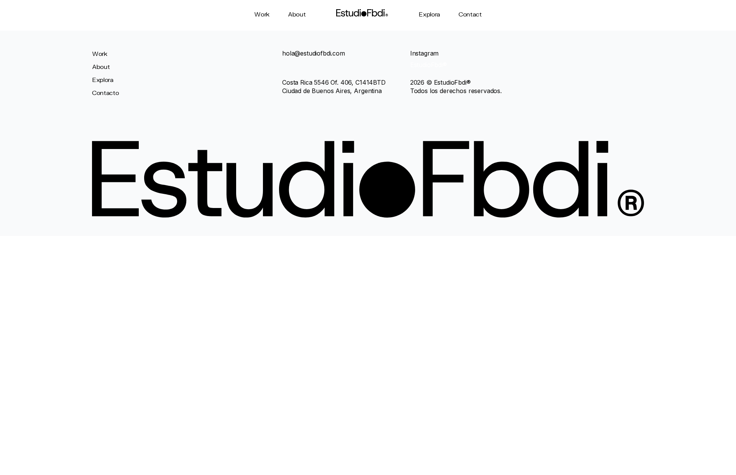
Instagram (424, 53)
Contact (470, 14)
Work (261, 14)
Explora (429, 14)
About (297, 14)
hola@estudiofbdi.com (313, 53)
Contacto (105, 92)
